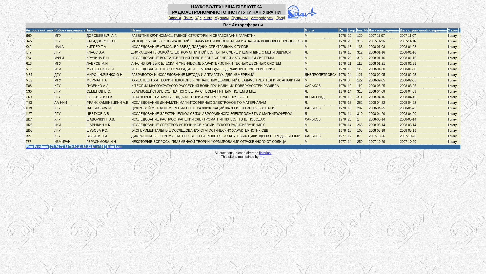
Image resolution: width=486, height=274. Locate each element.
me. (262, 157)
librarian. (265, 153)
